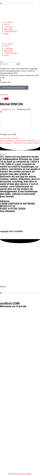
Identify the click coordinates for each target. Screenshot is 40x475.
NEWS (6, 34)
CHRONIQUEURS (10, 31)
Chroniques (8, 27)
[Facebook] (2, 217)
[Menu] (1, 38)
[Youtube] (13, 217)
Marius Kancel (9, 138)
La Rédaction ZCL (8, 109)
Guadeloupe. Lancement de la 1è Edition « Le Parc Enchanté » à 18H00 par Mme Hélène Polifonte (20, 141)
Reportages (8, 29)
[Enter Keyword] (1, 62)
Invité (6, 99)
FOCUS (6, 25)
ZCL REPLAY (8, 22)
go (19, 64)
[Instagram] (8, 217)
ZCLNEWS (4, 95)
